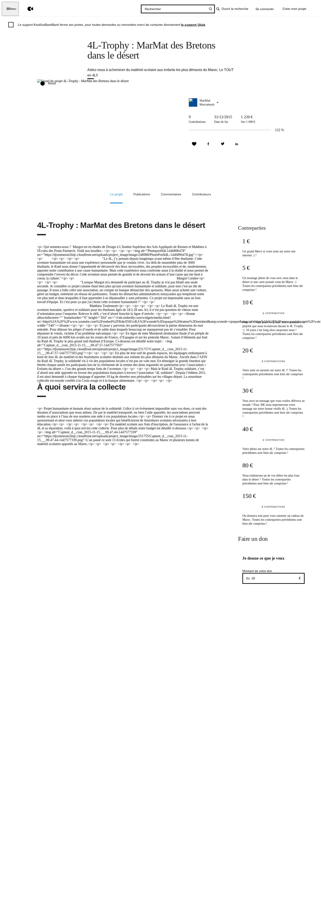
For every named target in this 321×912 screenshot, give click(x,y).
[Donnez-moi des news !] (194, 144)
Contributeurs (201, 194)
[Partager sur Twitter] (222, 144)
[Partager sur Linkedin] (236, 144)
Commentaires (171, 194)
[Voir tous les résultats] (210, 8)
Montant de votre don (257, 571)
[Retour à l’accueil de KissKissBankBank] (27, 9)
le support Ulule (193, 24)
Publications (141, 194)
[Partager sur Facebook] (208, 144)
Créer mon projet (294, 8)
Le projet (116, 194)
